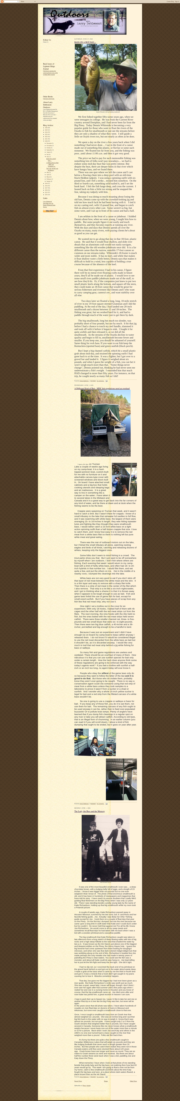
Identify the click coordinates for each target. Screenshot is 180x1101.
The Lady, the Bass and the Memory (52, 169)
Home (106, 1081)
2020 (46, 141)
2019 (46, 183)
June (48, 156)
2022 (46, 136)
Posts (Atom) (87, 1085)
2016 (46, 190)
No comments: (100, 381)
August (49, 152)
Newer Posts (78, 1081)
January (49, 181)
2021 (46, 139)
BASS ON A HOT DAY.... (51, 159)
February (49, 179)
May (48, 172)
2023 (46, 134)
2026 (46, 127)
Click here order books (48, 98)
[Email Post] (106, 381)
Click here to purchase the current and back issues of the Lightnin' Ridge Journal (50, 72)
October (49, 148)
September (49, 150)
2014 (46, 194)
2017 (46, 188)
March (48, 177)
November (49, 145)
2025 (46, 130)
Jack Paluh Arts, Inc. (48, 203)
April (48, 174)
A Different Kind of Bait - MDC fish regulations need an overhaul (102, 388)
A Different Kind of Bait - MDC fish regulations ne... (52, 164)
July (48, 154)
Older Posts (133, 1081)
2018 (46, 186)
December (49, 143)
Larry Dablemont (47, 201)
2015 (46, 192)
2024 (46, 132)
